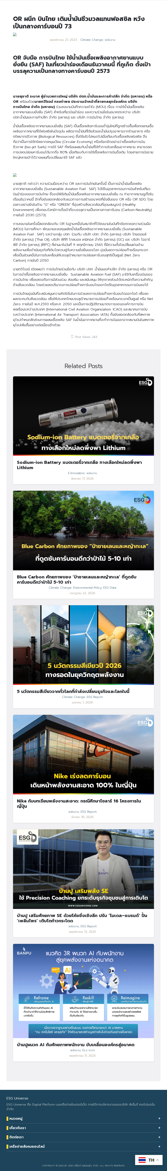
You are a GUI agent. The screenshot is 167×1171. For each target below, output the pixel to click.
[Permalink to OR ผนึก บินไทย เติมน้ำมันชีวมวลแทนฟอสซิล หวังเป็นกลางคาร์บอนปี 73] (15, 34)
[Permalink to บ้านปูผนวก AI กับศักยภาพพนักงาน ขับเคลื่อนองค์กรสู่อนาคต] (83, 991)
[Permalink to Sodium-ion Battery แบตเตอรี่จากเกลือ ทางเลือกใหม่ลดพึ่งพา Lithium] (83, 415)
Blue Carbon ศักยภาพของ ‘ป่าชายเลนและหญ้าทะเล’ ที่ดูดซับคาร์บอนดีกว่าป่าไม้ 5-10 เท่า (76, 579)
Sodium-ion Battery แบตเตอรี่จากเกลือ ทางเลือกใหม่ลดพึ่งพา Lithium (79, 465)
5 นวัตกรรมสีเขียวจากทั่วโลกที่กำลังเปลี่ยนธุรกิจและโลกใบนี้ (73, 691)
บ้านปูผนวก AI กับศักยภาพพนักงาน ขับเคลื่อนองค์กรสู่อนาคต (75, 1044)
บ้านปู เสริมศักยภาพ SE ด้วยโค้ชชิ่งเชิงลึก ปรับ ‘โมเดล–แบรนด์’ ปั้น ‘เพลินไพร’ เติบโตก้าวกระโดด (82, 918)
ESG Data (109, 588)
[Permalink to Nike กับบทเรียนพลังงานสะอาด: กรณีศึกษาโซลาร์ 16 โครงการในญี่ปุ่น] (83, 754)
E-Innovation (76, 473)
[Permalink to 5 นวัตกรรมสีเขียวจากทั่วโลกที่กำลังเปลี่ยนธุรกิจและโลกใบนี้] (83, 645)
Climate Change (91, 40)
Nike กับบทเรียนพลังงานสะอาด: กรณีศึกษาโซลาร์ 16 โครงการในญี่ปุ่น (79, 803)
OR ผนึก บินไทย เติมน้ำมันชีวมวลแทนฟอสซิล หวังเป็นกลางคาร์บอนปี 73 (79, 22)
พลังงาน (110, 40)
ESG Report (95, 697)
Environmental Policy (87, 588)
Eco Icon (88, 1050)
